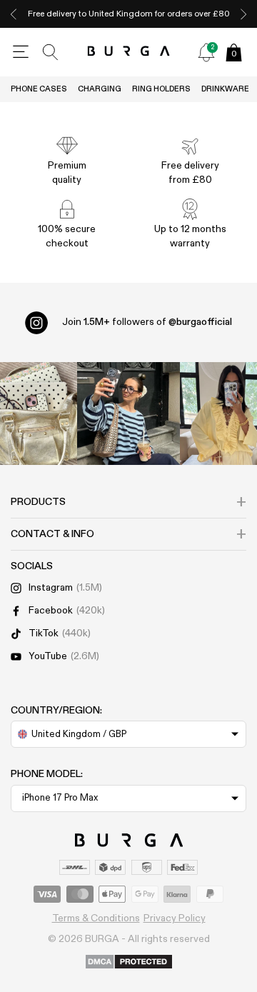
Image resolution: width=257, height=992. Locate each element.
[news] (206, 52)
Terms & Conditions (96, 918)
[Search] (50, 52)
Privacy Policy (174, 918)
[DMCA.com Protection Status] (129, 963)
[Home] (129, 52)
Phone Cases (39, 89)
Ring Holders (161, 89)
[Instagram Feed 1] (128, 413)
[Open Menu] (20, 52)
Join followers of (147, 322)
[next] (243, 14)
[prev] (13, 14)
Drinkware (225, 89)
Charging (99, 89)
